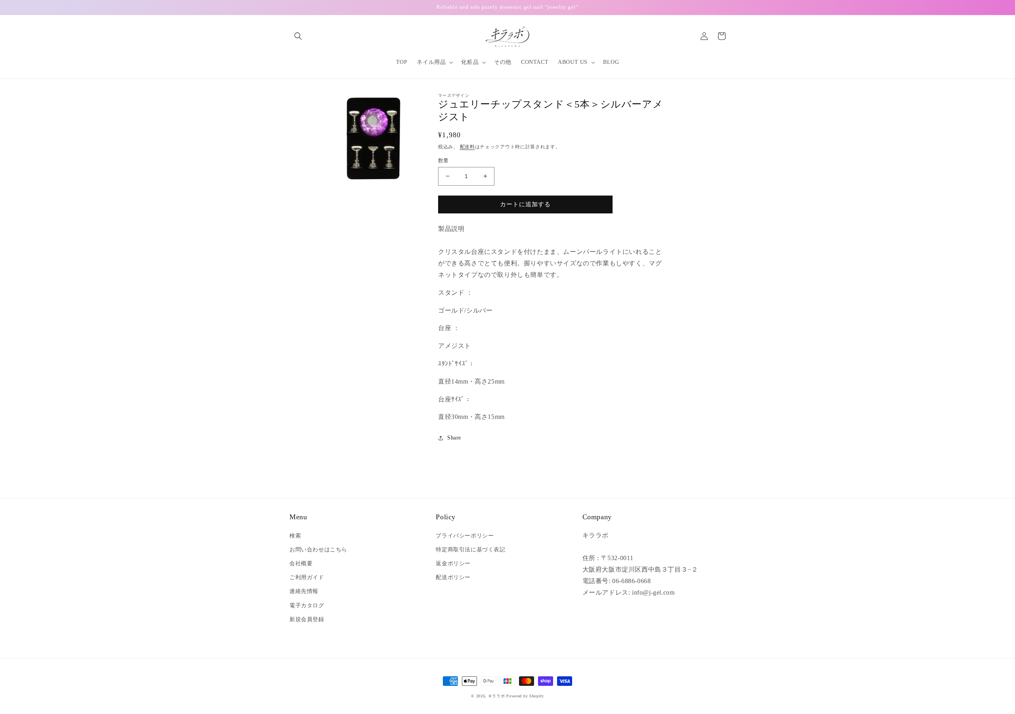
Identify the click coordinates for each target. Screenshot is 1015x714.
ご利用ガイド (306, 577)
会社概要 (300, 563)
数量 (443, 160)
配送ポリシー (453, 577)
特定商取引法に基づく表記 (470, 550)
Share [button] (454, 438)
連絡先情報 (303, 591)
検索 (295, 536)
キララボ (496, 696)
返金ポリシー (453, 563)
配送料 (467, 147)
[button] (298, 36)
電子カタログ (306, 605)
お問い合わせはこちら (318, 550)
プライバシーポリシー (465, 536)
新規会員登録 (306, 619)
